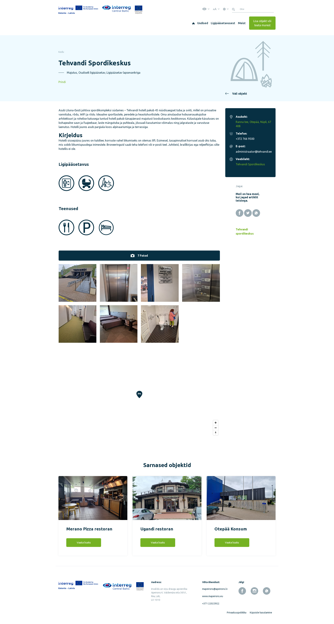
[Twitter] (248, 213)
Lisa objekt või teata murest (262, 23)
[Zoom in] (215, 422)
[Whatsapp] (256, 213)
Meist (242, 23)
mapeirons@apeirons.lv (214, 589)
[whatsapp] (266, 591)
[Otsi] (234, 9)
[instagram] (254, 591)
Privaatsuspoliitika (236, 612)
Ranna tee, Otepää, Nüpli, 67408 (253, 124)
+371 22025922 (210, 603)
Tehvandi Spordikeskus (250, 164)
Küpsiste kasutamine (261, 612)
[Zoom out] (215, 427)
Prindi (62, 82)
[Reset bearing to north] (215, 432)
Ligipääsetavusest (223, 23)
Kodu (61, 52)
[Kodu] (193, 23)
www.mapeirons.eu (212, 596)
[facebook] (242, 591)
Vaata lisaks (84, 542)
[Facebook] (239, 213)
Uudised (202, 23)
